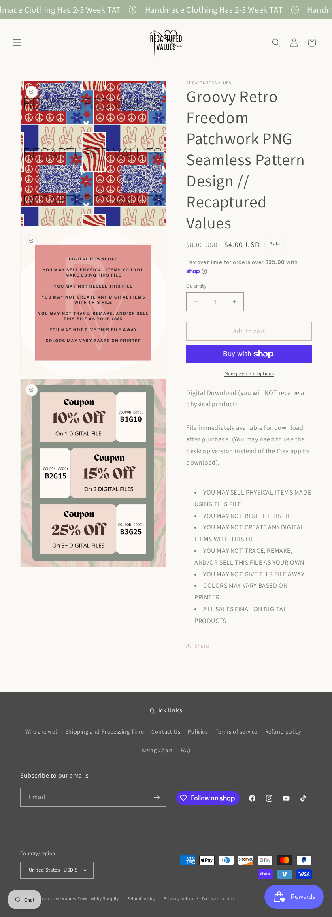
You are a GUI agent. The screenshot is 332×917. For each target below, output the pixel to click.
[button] (17, 42)
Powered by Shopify (98, 898)
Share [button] (201, 645)
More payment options (249, 373)
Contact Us (165, 731)
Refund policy (283, 731)
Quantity (196, 285)
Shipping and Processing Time (105, 731)
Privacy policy (179, 898)
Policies (198, 731)
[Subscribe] (157, 797)
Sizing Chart (157, 750)
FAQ (186, 750)
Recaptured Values (57, 898)
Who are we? (41, 731)
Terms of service (236, 731)
